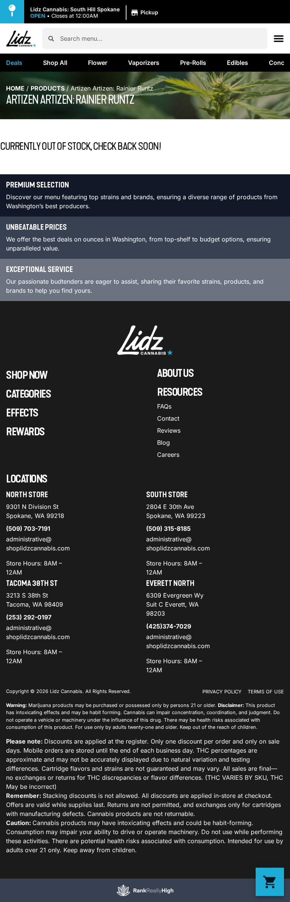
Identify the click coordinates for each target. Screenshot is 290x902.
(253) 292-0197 (28, 617)
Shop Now (26, 375)
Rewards (25, 432)
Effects (22, 413)
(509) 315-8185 (168, 528)
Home (15, 88)
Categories (28, 394)
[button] (95, 12)
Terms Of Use (266, 692)
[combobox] (160, 38)
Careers (168, 454)
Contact (168, 418)
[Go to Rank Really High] (145, 890)
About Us (175, 373)
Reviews (168, 430)
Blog (163, 442)
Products (48, 88)
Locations (26, 479)
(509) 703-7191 (28, 528)
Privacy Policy (222, 692)
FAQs (164, 406)
